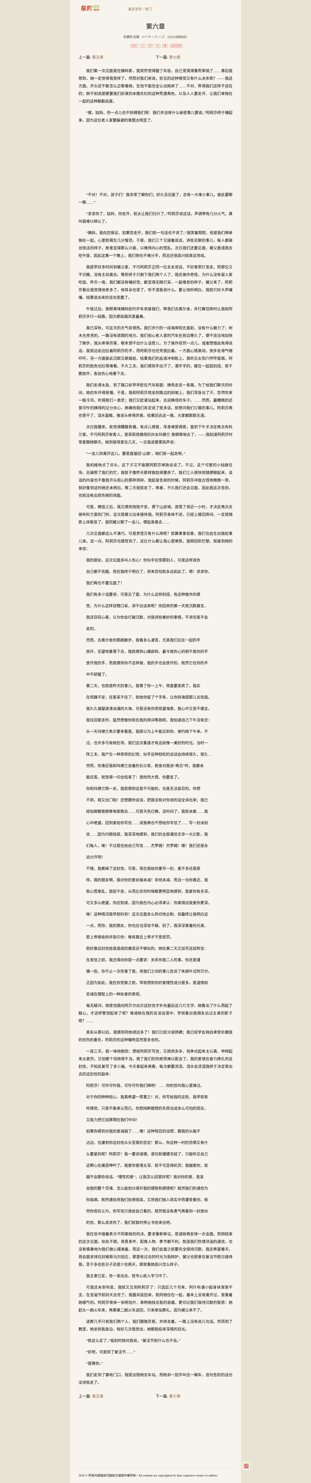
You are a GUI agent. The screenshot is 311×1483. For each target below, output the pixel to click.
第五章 (97, 57)
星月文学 (99, 8)
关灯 (134, 45)
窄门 (148, 9)
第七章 (174, 57)
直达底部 (176, 45)
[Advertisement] (155, 157)
